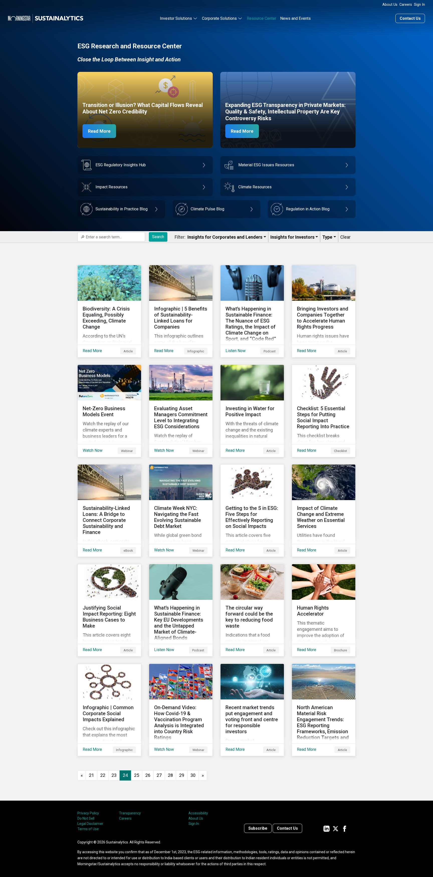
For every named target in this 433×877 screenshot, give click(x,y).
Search (158, 236)
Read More (99, 131)
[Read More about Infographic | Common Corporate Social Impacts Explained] (109, 710)
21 (91, 775)
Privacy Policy (88, 813)
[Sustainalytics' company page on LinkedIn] (326, 828)
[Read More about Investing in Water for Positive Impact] (252, 411)
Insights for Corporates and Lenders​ (224, 237)
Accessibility (198, 813)
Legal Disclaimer (90, 824)
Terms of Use (88, 829)
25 (136, 775)
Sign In (419, 5)
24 (125, 775)
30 (192, 775)
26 (147, 775)
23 (114, 775)
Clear (345, 237)
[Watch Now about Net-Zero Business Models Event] (109, 411)
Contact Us (410, 18)
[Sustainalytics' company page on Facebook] (345, 828)
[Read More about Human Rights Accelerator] (323, 610)
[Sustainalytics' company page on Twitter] (336, 828)
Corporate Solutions (219, 18)
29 (181, 775)
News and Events (295, 18)
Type (327, 237)
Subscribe (257, 828)
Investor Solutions (176, 18)
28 (170, 775)
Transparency (130, 813)
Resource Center (261, 18)
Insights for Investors (292, 237)
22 (102, 775)
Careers (405, 5)
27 (159, 775)
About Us (389, 5)
